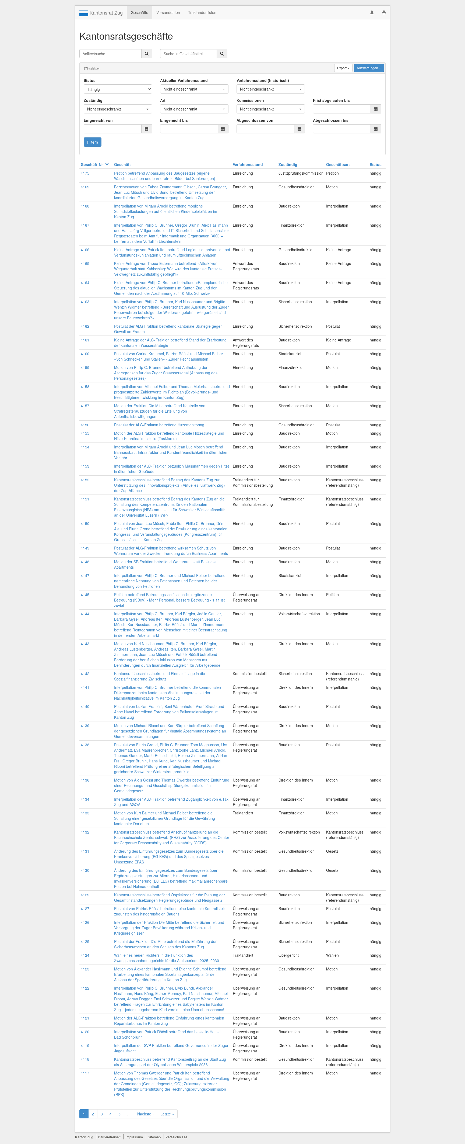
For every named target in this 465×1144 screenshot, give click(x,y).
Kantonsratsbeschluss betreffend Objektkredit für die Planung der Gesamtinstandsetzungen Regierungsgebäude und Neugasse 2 (169, 897)
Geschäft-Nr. (92, 164)
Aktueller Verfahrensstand (184, 80)
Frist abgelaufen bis (331, 100)
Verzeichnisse (176, 1136)
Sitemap (154, 1136)
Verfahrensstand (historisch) (263, 80)
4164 (85, 282)
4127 (85, 908)
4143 (85, 643)
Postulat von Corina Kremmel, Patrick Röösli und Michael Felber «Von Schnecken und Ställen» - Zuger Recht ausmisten (168, 356)
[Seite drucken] (384, 12)
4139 (85, 725)
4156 (85, 424)
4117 (85, 1073)
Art (162, 100)
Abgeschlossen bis (330, 120)
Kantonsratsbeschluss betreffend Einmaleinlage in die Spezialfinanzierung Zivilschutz (159, 676)
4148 (85, 561)
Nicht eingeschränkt (180, 89)
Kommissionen (250, 100)
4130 (85, 870)
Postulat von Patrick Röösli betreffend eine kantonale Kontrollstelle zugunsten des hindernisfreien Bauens (170, 911)
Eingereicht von (98, 120)
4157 (85, 405)
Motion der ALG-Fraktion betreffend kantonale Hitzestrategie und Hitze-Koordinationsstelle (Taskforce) (169, 435)
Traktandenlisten (202, 12)
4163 (85, 301)
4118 (85, 1059)
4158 (85, 386)
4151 (85, 499)
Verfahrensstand (248, 164)
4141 (85, 687)
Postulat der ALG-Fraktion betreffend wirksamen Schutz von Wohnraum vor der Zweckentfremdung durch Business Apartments (171, 550)
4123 (85, 969)
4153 (85, 466)
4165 (85, 263)
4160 (85, 353)
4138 (85, 744)
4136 (85, 780)
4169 (85, 186)
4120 (85, 1031)
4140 (85, 706)
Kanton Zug (84, 1136)
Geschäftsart (338, 164)
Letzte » (167, 1114)
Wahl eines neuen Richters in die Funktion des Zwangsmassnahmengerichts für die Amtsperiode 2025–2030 (166, 957)
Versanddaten (168, 12)
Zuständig (93, 100)
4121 (85, 1018)
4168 (85, 206)
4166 (85, 249)
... (129, 1114)
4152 (85, 479)
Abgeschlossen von (255, 120)
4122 (85, 988)
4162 (85, 326)
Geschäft (122, 164)
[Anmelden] (372, 12)
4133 (85, 812)
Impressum (134, 1136)
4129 (85, 894)
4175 (85, 173)
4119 (85, 1045)
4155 (85, 433)
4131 (85, 851)
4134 (85, 799)
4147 (85, 575)
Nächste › (145, 1114)
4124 (85, 955)
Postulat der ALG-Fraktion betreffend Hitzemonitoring (159, 424)
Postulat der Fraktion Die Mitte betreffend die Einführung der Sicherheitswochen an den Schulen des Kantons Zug (165, 944)
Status (90, 80)
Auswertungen (368, 67)
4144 (85, 613)
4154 (85, 447)
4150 (85, 523)
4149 (85, 548)
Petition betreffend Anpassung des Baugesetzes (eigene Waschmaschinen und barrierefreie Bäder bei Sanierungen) (164, 175)
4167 (85, 225)
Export (342, 67)
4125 (85, 941)
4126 (85, 922)
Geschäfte (139, 12)
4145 (85, 594)
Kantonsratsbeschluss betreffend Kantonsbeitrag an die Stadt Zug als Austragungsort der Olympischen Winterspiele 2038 (170, 1061)
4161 (85, 340)
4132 (85, 832)
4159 (85, 367)
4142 (85, 673)
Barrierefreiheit (109, 1136)
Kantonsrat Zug (105, 12)
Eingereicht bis (174, 120)
